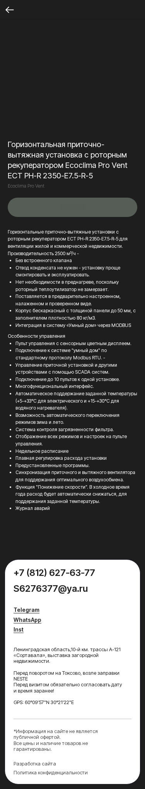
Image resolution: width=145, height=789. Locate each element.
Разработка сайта (35, 764)
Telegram (26, 609)
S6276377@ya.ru (51, 588)
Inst (19, 629)
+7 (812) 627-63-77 (54, 572)
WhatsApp (27, 619)
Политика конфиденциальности (51, 772)
